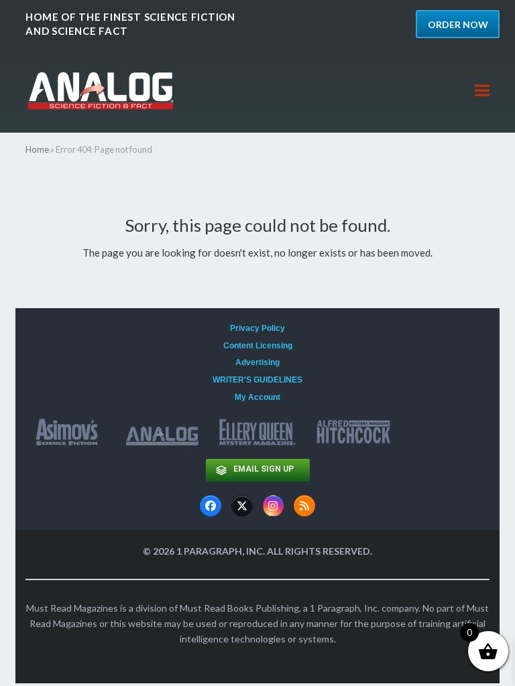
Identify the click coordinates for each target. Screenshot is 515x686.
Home (37, 149)
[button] (482, 90)
